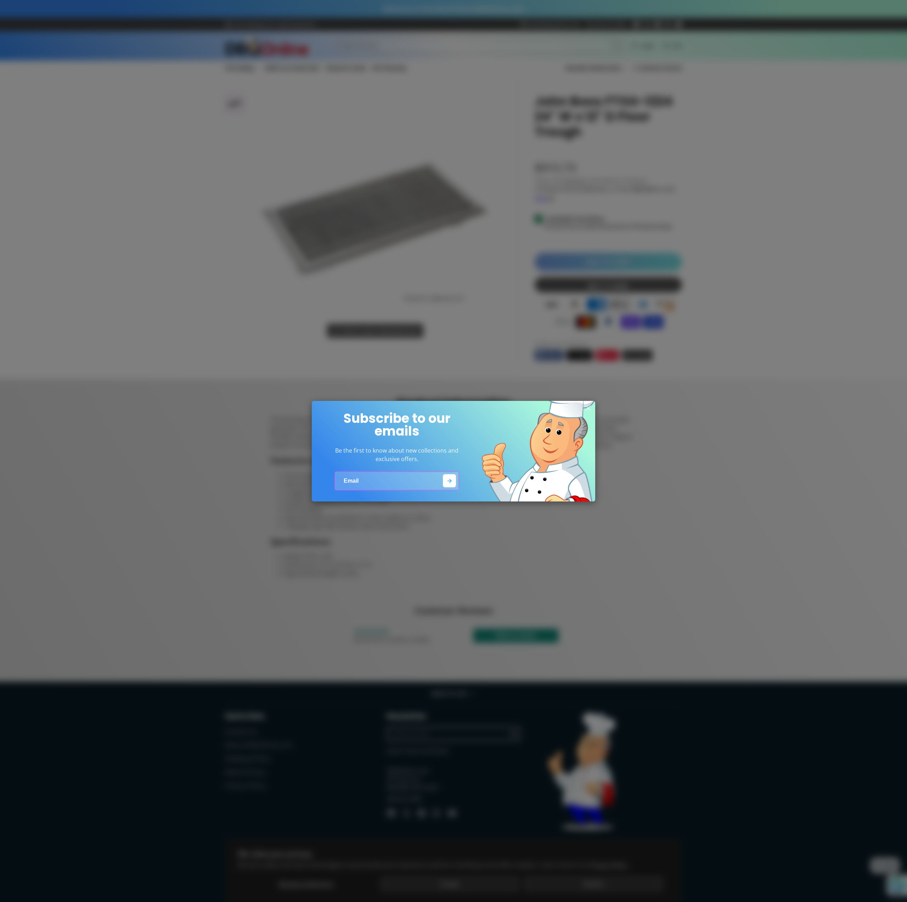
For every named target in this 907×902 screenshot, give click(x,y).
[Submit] (449, 480)
